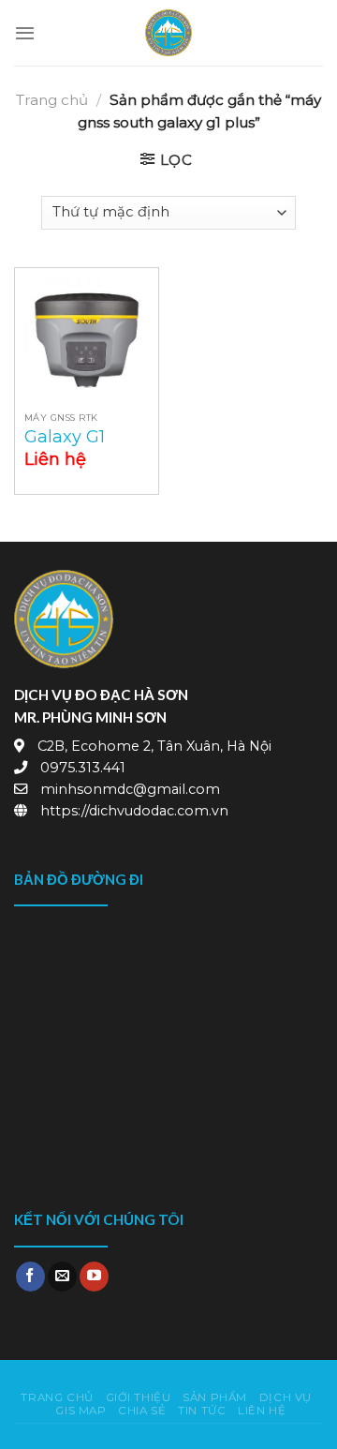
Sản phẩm (215, 1397)
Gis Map (80, 1410)
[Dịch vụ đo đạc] (168, 33)
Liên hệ (262, 1410)
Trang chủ (52, 100)
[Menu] (25, 32)
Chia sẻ (142, 1410)
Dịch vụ (285, 1397)
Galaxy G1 (64, 436)
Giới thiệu (138, 1397)
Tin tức (202, 1410)
